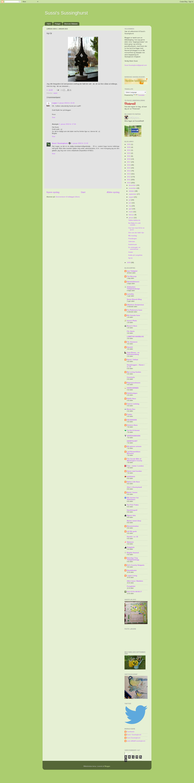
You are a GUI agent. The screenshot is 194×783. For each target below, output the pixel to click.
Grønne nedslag (133, 404)
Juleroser (131, 241)
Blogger (107, 766)
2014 (129, 171)
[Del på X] (66, 90)
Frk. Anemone (132, 342)
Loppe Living (132, 575)
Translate (141, 95)
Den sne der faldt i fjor (136, 232)
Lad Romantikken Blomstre (133, 452)
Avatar (130, 252)
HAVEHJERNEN (132, 388)
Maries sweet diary (134, 521)
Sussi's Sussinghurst (66, 13)
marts (131, 212)
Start (83, 192)
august (131, 197)
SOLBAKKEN (132, 420)
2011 (129, 180)
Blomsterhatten (133, 526)
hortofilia (130, 294)
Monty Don (131, 409)
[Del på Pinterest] (70, 90)
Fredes (129, 414)
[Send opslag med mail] (57, 90)
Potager (58, 24)
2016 (129, 165)
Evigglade (130, 547)
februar (131, 215)
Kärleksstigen (132, 393)
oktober (132, 191)
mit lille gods (132, 531)
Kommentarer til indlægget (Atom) (68, 197)
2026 (129, 144)
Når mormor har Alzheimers (133, 498)
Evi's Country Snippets (135, 565)
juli (130, 200)
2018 (129, 159)
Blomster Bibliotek (71, 24)
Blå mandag (132, 236)
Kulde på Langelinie (135, 255)
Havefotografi (132, 510)
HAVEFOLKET (132, 441)
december (132, 185)
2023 (129, 153)
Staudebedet (132, 570)
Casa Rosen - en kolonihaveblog (133, 353)
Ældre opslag (113, 192)
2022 (129, 156)
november (132, 188)
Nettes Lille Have (133, 482)
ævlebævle (131, 476)
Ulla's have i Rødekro (135, 581)
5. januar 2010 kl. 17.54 (67, 124)
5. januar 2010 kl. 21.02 (79, 143)
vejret (55, 93)
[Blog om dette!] (64, 90)
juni (130, 203)
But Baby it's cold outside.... (134, 224)
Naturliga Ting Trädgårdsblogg (133, 559)
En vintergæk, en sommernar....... (134, 248)
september (133, 194)
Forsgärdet (131, 586)
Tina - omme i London (135, 466)
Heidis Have (131, 398)
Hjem (49, 24)
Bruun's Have (132, 326)
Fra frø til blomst (133, 430)
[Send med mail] (62, 90)
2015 (129, 168)
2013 (129, 174)
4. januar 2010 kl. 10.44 (66, 103)
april (130, 209)
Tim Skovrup (132, 276)
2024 (129, 150)
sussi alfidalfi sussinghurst (136, 741)
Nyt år (130, 258)
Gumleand (130, 731)
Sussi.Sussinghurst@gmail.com (136, 65)
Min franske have (133, 315)
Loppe (54, 103)
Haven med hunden (134, 471)
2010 (129, 183)
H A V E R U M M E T (134, 592)
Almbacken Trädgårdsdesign (133, 288)
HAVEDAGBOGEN (133, 436)
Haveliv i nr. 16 (132, 537)
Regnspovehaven (133, 383)
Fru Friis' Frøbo (133, 505)
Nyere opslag (52, 192)
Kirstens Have (132, 425)
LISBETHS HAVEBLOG (135, 336)
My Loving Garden (134, 372)
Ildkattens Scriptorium (135, 305)
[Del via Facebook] (68, 90)
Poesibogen (132, 238)
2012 (129, 177)
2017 (129, 162)
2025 (129, 147)
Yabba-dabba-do (134, 220)
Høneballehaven (133, 282)
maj (130, 206)
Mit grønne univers (134, 446)
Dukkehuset (132, 244)
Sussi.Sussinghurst (133, 738)
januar (131, 217)
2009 (129, 262)
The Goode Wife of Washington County (134, 459)
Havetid (130, 347)
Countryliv (131, 377)
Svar (53, 117)
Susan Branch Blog (134, 299)
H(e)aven (130, 542)
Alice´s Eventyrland (134, 487)
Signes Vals (131, 515)
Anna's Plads (132, 321)
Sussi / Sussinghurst (60, 143)
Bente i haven (132, 492)
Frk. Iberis (130, 331)
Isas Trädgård (132, 271)
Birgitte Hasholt (133, 553)
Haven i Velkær (132, 359)
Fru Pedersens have (134, 310)
